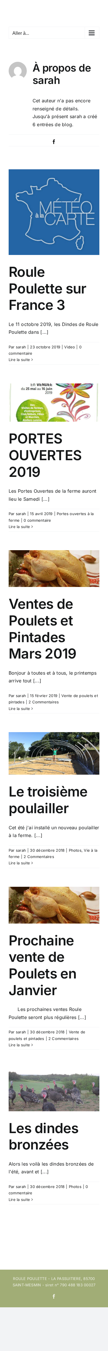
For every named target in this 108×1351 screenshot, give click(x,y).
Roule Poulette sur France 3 (47, 288)
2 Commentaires (44, 702)
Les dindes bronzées (43, 1136)
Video (69, 347)
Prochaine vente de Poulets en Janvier (42, 965)
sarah (21, 347)
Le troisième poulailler (48, 800)
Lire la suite (19, 359)
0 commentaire (37, 520)
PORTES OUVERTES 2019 (45, 455)
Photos (75, 850)
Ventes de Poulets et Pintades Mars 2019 (43, 628)
